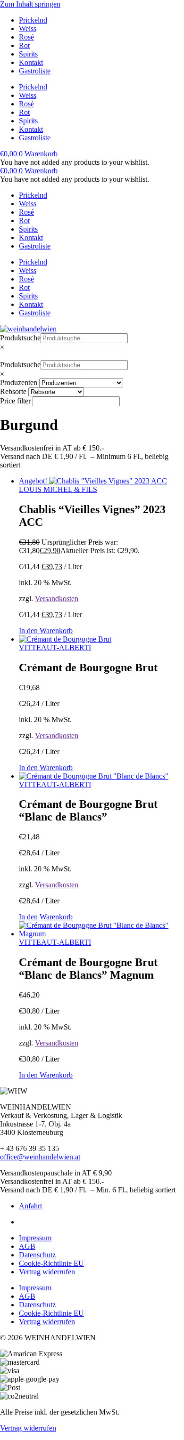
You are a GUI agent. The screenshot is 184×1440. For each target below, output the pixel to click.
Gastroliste (34, 71)
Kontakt (31, 62)
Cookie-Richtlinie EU (51, 1263)
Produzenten (18, 382)
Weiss (27, 28)
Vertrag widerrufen (47, 1272)
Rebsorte (13, 391)
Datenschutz (37, 1255)
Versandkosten (56, 599)
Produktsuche (20, 338)
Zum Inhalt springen (30, 4)
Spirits (28, 54)
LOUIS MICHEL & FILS (58, 489)
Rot (24, 45)
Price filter (15, 401)
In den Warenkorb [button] (46, 631)
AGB (27, 1246)
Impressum (35, 1238)
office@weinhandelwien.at (40, 1157)
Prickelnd (33, 20)
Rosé (26, 37)
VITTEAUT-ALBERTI (55, 648)
